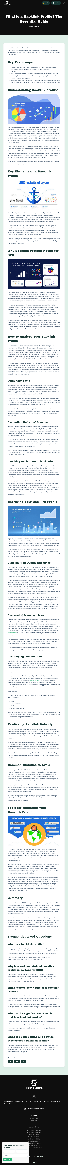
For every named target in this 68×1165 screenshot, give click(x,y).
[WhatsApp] (23, 1061)
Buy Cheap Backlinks (34, 1130)
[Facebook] (10, 1061)
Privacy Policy (34, 1119)
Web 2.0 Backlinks (34, 1139)
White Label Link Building (34, 1143)
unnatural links (12, 633)
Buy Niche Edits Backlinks (34, 1148)
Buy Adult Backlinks (34, 1141)
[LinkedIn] (31, 1162)
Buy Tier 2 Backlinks (34, 1146)
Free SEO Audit (34, 1135)
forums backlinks (34, 680)
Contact (34, 1121)
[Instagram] (34, 1162)
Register (56, 3)
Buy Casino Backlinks (34, 1132)
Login (45, 3)
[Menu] (64, 3)
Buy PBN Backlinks (34, 1137)
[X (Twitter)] (17, 1061)
